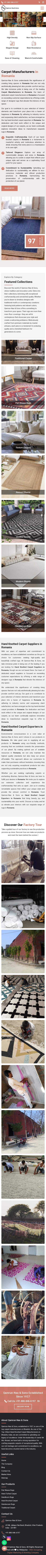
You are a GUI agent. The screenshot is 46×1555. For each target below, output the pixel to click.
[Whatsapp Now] (4, 1542)
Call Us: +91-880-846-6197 (21, 1401)
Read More (9, 188)
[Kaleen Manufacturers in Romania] (23, 1177)
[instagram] (9, 1538)
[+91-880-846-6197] (4, 1536)
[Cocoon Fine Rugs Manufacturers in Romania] (23, 861)
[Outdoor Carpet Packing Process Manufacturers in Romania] (23, 906)
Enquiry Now (23, 1406)
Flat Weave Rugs (7, 1490)
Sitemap (4, 1478)
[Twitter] (39, 2)
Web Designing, (35, 1550)
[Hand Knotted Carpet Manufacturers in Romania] (23, 1087)
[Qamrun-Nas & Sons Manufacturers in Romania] (23, 1132)
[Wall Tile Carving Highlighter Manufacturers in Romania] (23, 996)
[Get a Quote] (4, 1548)
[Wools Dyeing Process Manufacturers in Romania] (23, 1312)
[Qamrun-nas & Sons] (12, 8)
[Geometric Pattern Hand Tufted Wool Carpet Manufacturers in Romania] (23, 1041)
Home (3, 1460)
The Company (6, 1464)
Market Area (6, 1474)
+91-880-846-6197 (10, 2)
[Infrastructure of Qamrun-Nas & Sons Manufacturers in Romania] (23, 1357)
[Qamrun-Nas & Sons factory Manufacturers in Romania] (23, 951)
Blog (3, 1467)
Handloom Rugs (7, 1497)
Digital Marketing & (15, 1552)
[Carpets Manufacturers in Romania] (23, 1222)
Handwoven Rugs (8, 1504)
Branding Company (31, 1552)
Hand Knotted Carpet (9, 1501)
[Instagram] (43, 2)
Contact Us (5, 1471)
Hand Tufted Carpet (9, 1494)
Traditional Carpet (8, 1508)
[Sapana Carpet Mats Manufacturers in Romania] (23, 1267)
